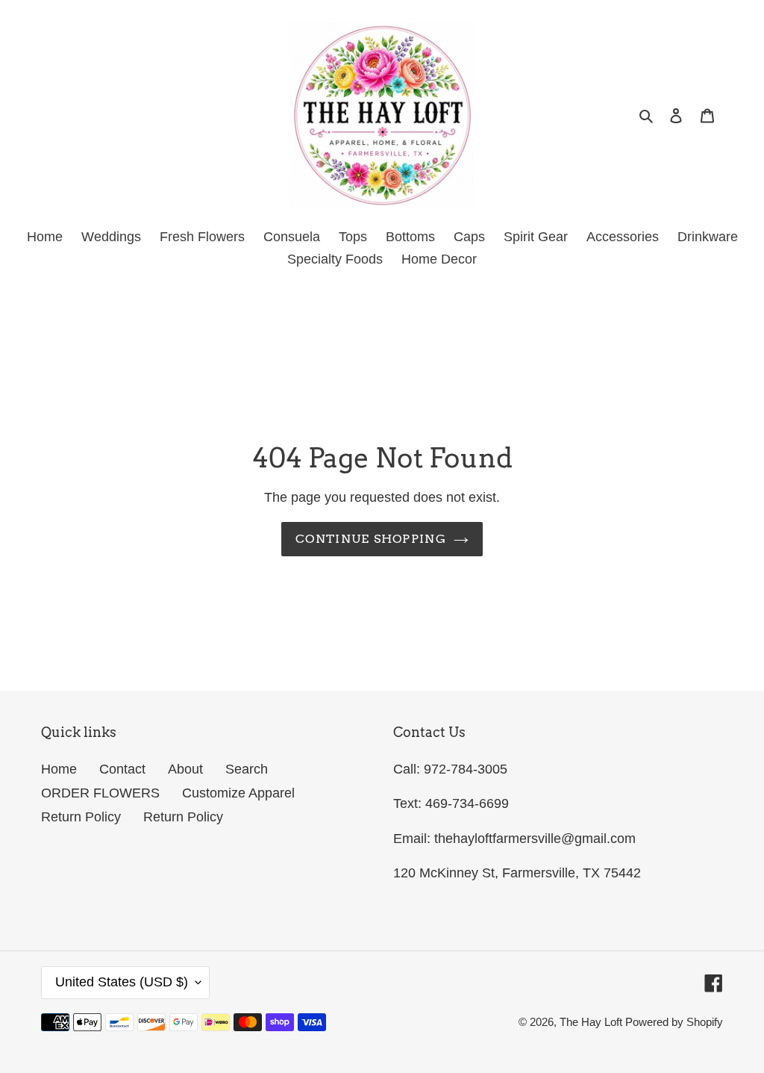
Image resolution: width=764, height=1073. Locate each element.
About (185, 769)
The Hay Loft (592, 1022)
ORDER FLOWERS (100, 793)
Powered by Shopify (674, 1022)
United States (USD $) (121, 981)
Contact (122, 769)
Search (246, 769)
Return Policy (81, 816)
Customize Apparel (238, 793)
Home (59, 769)
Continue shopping (370, 539)
